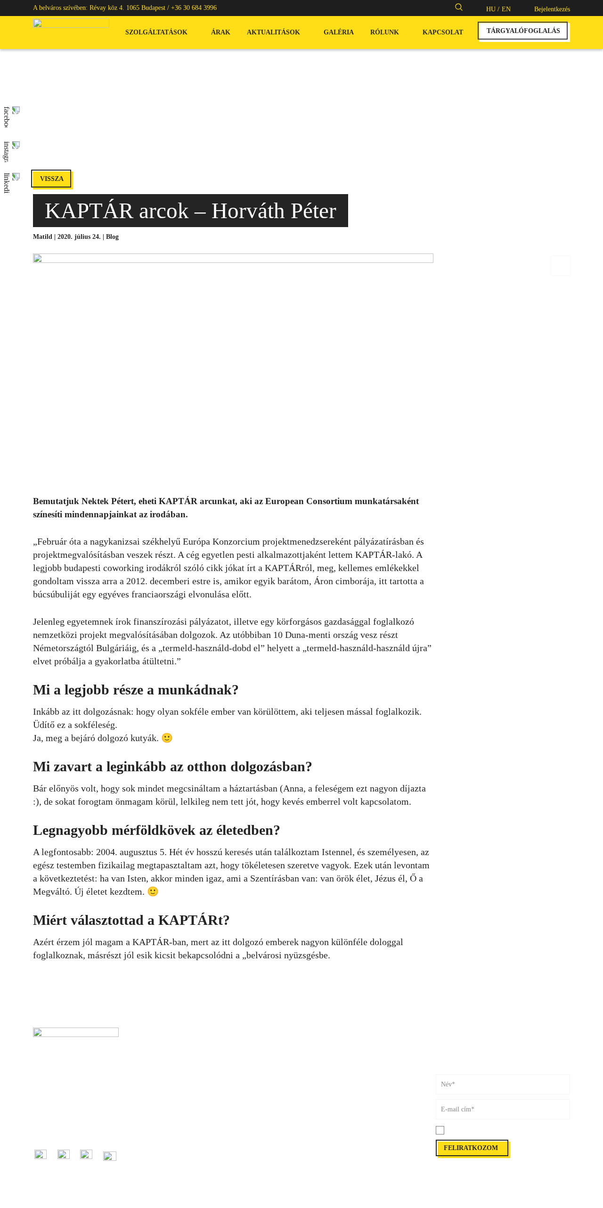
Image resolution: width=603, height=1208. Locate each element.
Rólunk (384, 32)
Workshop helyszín (192, 1085)
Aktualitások (273, 32)
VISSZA (52, 178)
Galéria (339, 32)
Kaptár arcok (184, 1126)
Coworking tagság (191, 1053)
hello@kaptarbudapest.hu (66, 1126)
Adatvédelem (319, 1126)
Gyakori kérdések (325, 1085)
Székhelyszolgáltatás (194, 1095)
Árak (220, 32)
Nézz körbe (317, 1095)
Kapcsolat (443, 32)
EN (506, 9)
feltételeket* (499, 1130)
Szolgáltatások (156, 32)
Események (182, 1147)
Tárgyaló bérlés (188, 1074)
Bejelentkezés (552, 9)
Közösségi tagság (189, 1064)
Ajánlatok (180, 1158)
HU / (492, 9)
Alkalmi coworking (193, 1042)
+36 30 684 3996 (194, 7)
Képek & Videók (324, 1064)
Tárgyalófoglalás (324, 1042)
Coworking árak (323, 1053)
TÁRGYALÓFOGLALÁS (523, 30)
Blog (112, 236)
